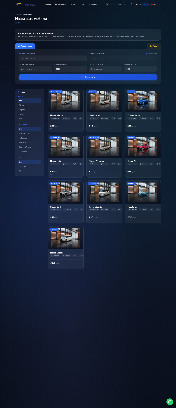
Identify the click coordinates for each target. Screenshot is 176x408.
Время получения (60, 64)
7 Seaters (23, 152)
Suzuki (21, 119)
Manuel (22, 171)
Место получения (28, 53)
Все (20, 100)
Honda (21, 114)
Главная (47, 4)
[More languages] (159, 4)
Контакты (93, 4)
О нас (82, 4)
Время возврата (130, 64)
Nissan (21, 105)
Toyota (22, 110)
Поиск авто (90, 77)
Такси (72, 4)
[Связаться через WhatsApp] (169, 401)
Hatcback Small (25, 133)
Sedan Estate (24, 142)
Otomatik (22, 166)
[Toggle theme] (131, 4)
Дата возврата (97, 64)
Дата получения (28, 64)
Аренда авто (26, 46)
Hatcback (23, 138)
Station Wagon (25, 147)
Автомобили (60, 4)
